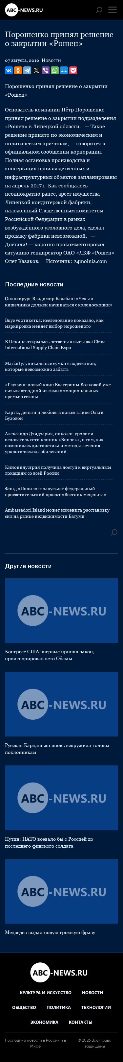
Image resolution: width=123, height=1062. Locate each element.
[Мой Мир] (64, 70)
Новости (51, 60)
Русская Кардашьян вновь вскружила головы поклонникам (57, 748)
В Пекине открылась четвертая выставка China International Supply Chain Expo (55, 344)
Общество (24, 1007)
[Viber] (46, 70)
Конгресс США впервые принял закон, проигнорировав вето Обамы (49, 655)
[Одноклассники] (18, 70)
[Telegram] (27, 70)
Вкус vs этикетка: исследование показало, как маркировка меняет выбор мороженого (54, 323)
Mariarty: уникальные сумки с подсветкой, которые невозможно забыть (50, 366)
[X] (36, 70)
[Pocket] (73, 70)
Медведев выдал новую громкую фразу (50, 932)
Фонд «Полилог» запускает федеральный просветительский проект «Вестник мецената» (55, 491)
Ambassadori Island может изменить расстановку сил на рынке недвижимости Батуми (57, 513)
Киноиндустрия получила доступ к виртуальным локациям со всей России (58, 470)
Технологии (96, 1007)
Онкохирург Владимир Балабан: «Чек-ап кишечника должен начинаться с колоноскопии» (59, 301)
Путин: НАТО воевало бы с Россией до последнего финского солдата (49, 842)
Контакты (80, 1022)
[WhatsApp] (55, 70)
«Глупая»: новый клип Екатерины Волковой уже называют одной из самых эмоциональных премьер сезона (58, 390)
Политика (59, 1007)
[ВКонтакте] (9, 70)
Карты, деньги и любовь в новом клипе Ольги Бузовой (54, 415)
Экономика (44, 1022)
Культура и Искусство (46, 992)
